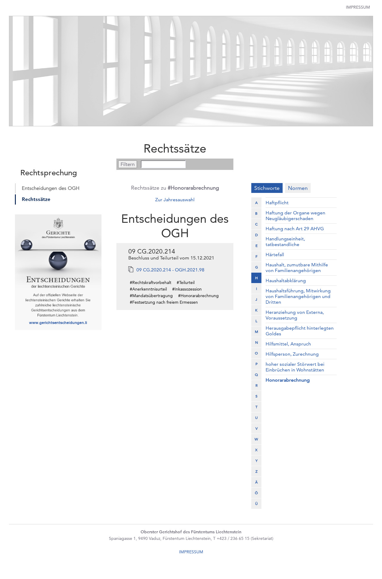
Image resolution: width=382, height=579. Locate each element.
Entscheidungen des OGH (50, 188)
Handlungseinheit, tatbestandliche (285, 241)
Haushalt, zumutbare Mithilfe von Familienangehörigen (297, 267)
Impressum (358, 7)
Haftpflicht (277, 202)
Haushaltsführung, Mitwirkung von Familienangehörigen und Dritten (298, 296)
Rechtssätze (36, 199)
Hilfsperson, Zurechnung (292, 354)
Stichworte (267, 188)
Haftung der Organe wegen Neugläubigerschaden (295, 215)
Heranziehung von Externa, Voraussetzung (295, 315)
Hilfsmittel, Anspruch (288, 344)
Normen (298, 188)
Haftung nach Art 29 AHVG (295, 228)
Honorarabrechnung (288, 380)
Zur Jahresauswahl (175, 199)
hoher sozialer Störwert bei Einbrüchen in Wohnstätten (295, 367)
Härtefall (275, 254)
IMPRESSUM (191, 552)
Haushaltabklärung (286, 280)
